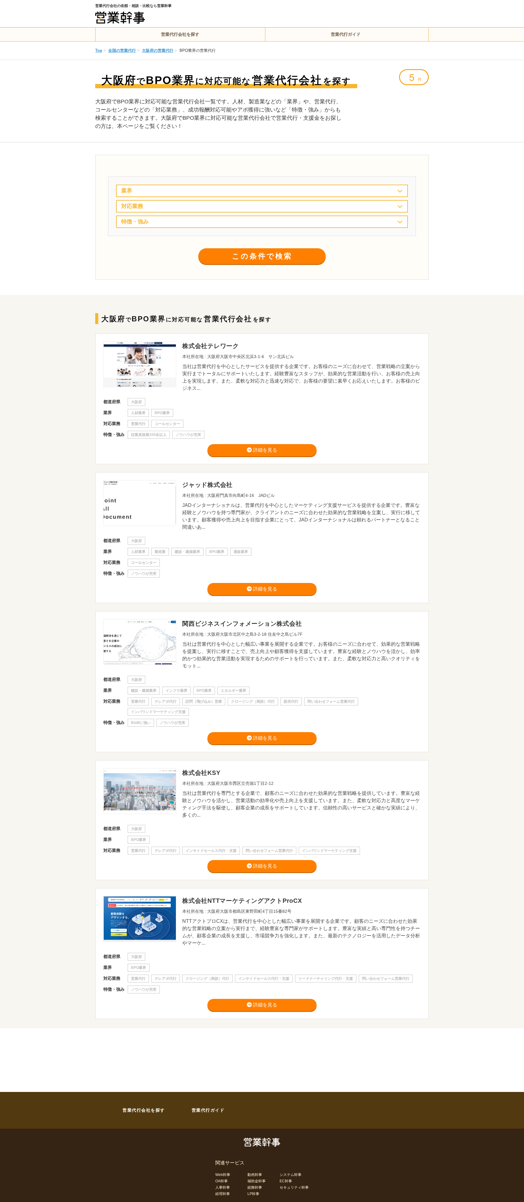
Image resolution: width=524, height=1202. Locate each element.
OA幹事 (221, 1181)
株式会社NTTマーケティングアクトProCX (242, 900)
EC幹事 (286, 1181)
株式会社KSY (201, 772)
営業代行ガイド (346, 34)
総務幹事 (254, 1187)
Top (98, 50)
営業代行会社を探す (180, 34)
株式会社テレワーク (210, 346)
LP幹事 (253, 1194)
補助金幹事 (256, 1181)
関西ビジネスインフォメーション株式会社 (242, 623)
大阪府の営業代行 (157, 50)
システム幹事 (290, 1175)
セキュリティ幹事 (294, 1187)
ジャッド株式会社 (207, 484)
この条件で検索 (262, 256)
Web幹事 (222, 1175)
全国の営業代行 (122, 50)
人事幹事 (222, 1187)
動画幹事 (254, 1175)
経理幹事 (222, 1194)
